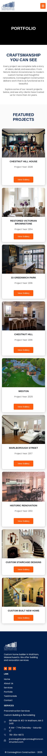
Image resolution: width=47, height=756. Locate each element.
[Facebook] (5, 668)
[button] (23, 283)
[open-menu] (43, 6)
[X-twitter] (14, 668)
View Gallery (23, 179)
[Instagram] (9, 668)
